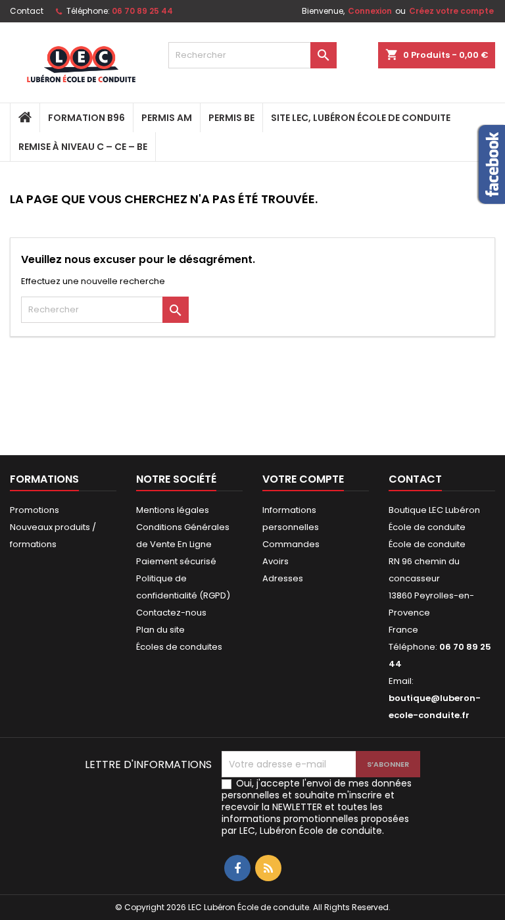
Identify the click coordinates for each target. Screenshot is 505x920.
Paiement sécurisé (176, 561)
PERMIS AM (166, 117)
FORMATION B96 (86, 117)
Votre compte (303, 479)
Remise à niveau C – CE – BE (82, 146)
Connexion (370, 10)
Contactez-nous (171, 612)
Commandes (291, 544)
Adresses (282, 578)
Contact (26, 10)
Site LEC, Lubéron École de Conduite (360, 117)
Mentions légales (172, 510)
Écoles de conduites (179, 647)
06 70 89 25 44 (142, 10)
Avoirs (275, 561)
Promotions (34, 510)
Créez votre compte (451, 10)
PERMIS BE (231, 117)
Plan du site (160, 629)
